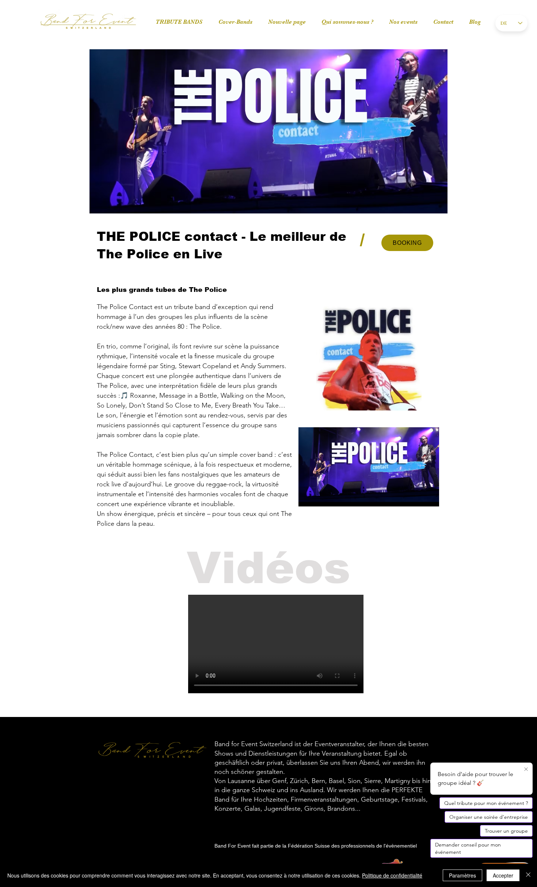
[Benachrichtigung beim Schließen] (526, 769)
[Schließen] (528, 875)
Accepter (503, 875)
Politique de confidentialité (392, 875)
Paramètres (462, 875)
